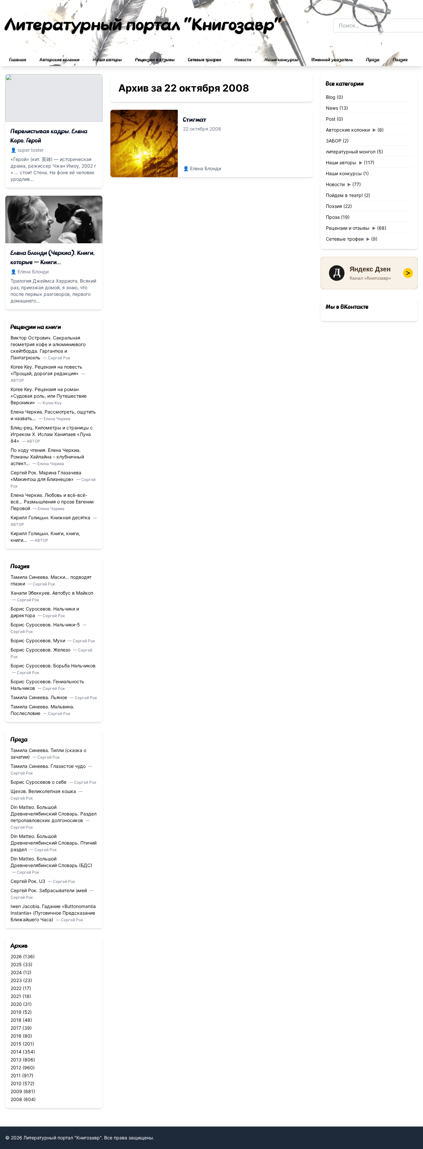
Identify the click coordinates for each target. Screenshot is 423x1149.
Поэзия (400, 60)
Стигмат (195, 119)
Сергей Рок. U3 (29, 881)
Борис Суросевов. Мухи (38, 640)
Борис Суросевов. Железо (41, 650)
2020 (16, 1004)
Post (330, 119)
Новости (243, 60)
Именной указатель (332, 60)
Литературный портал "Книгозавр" (144, 25)
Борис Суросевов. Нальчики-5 (46, 624)
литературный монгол (350, 151)
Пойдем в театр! (344, 195)
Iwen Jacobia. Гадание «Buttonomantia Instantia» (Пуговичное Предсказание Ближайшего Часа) (53, 912)
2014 (16, 1051)
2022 (16, 988)
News (332, 108)
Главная (17, 60)
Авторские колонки (60, 60)
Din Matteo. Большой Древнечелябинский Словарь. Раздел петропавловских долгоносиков (53, 813)
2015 (16, 1044)
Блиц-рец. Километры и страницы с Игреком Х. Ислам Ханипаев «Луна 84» (52, 434)
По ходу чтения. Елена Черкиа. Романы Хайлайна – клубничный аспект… (47, 456)
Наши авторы (107, 60)
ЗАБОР (333, 140)
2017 (16, 1028)
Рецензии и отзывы (155, 60)
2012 (16, 1067)
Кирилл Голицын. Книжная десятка (51, 517)
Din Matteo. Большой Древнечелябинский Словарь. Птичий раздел (53, 842)
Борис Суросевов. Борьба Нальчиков (53, 665)
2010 (16, 1083)
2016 (16, 1036)
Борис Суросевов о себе (39, 782)
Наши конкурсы (281, 60)
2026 (16, 956)
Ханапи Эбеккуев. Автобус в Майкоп (52, 593)
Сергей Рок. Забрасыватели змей (49, 890)
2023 (16, 980)
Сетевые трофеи (204, 60)
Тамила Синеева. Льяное (39, 697)
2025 (16, 964)
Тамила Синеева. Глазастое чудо (49, 766)
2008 (16, 1099)
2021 (16, 996)
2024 (16, 972)
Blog (330, 97)
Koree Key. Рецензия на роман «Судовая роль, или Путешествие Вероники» (49, 395)
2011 (16, 1075)
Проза (373, 60)
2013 (16, 1059)
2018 (16, 1020)
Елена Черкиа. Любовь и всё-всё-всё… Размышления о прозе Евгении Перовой (52, 501)
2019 (16, 1012)
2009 (16, 1091)
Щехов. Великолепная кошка (44, 791)
